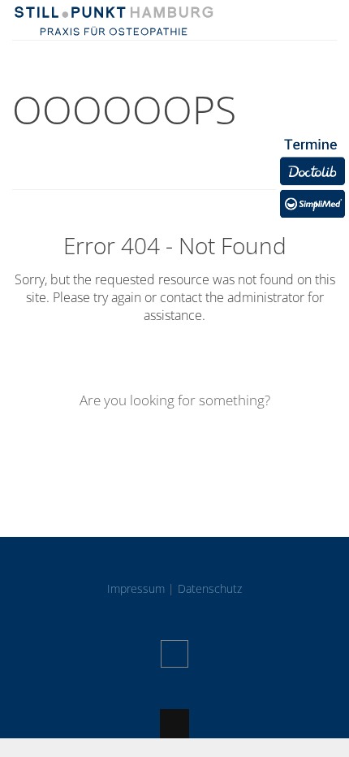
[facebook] (174, 654)
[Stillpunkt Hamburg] (113, 28)
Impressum (136, 588)
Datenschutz (210, 588)
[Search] (268, 447)
